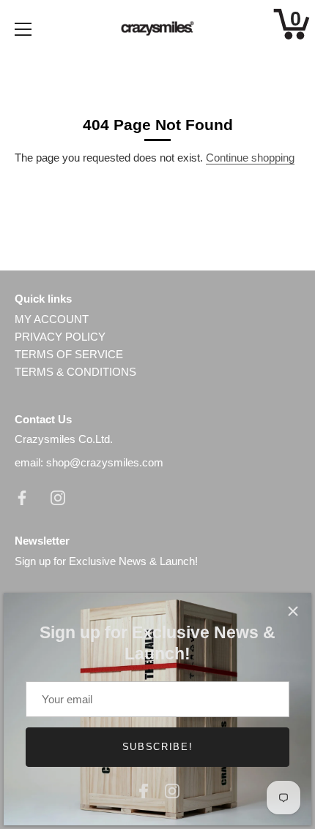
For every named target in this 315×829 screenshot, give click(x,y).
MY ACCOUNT (52, 319)
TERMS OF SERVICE (69, 354)
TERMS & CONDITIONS (75, 372)
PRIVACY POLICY (60, 336)
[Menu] (23, 29)
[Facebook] (143, 789)
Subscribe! (157, 746)
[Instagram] (172, 789)
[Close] (293, 611)
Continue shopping (250, 157)
